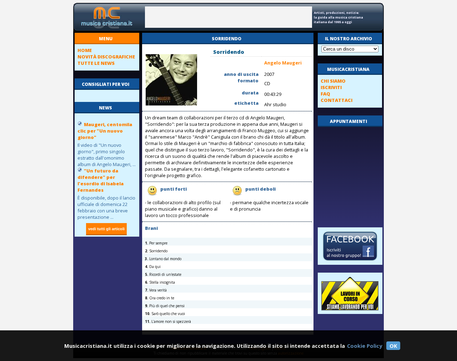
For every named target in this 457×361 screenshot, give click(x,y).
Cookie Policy (364, 345)
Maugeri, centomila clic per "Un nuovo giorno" (104, 130)
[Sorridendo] (171, 104)
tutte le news (96, 63)
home (84, 50)
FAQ (325, 94)
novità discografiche (106, 56)
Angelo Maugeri (283, 63)
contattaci (336, 100)
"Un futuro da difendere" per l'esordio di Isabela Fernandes (100, 180)
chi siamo (333, 81)
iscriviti (331, 87)
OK (393, 345)
